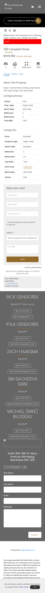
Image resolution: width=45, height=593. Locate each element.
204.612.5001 (23, 338)
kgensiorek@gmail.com (23, 344)
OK (35, 587)
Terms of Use (23, 587)
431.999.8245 (23, 398)
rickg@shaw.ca (24, 317)
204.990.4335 (23, 431)
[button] (22, 311)
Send (22, 259)
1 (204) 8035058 (11, 283)
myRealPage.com (27, 550)
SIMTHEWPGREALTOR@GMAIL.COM (24, 404)
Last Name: (9, 484)
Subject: (9, 232)
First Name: (9, 473)
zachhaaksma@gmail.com (23, 371)
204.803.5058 (23, 311)
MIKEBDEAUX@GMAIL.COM (23, 436)
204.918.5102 (23, 366)
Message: (8, 507)
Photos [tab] (14, 74)
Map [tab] (21, 74)
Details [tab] (7, 74)
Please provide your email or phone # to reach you (20, 223)
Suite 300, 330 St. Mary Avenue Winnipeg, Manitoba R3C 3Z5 (22, 457)
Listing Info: (10, 130)
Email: (6, 495)
